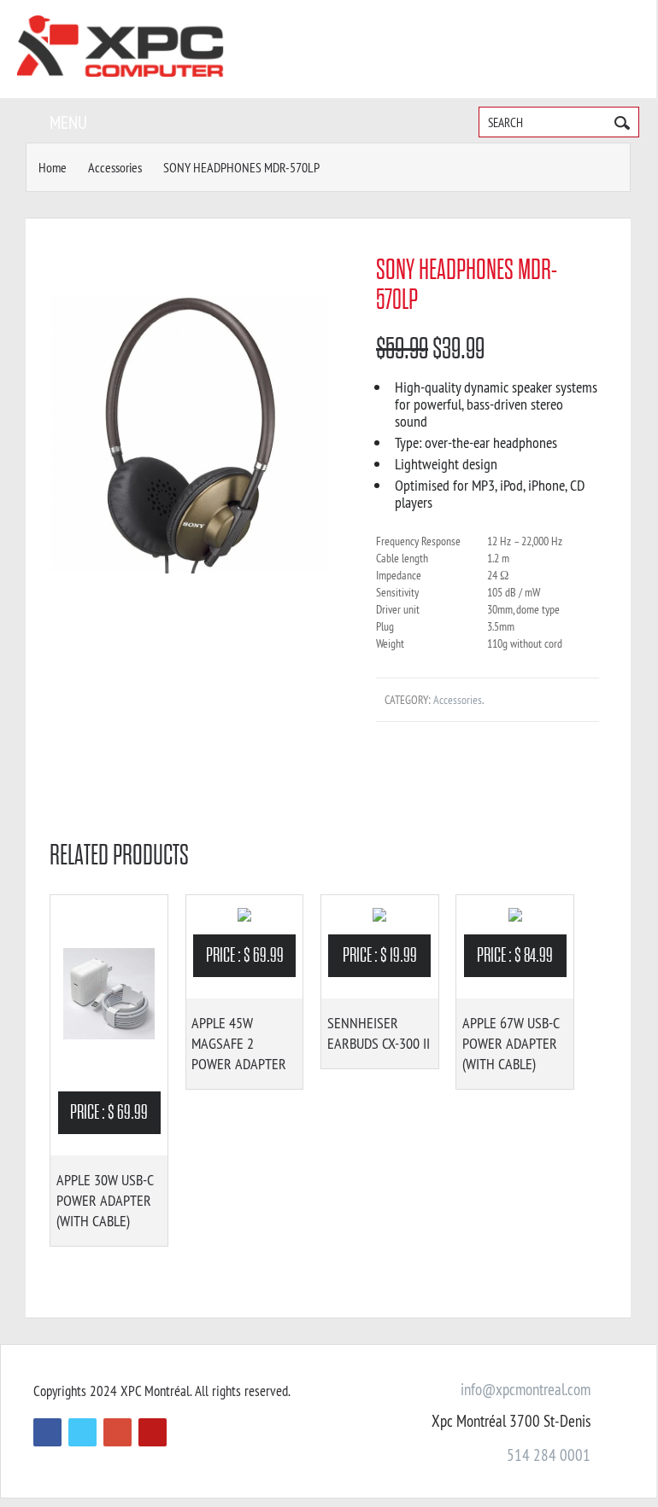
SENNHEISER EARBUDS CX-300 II (378, 1033)
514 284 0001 (548, 1455)
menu (68, 122)
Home (52, 167)
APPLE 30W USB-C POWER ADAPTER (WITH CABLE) (104, 1200)
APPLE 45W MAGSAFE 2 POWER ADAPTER (238, 1043)
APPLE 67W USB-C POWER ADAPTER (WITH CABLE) (510, 1043)
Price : (109, 1112)
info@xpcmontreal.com (525, 1389)
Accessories (115, 167)
